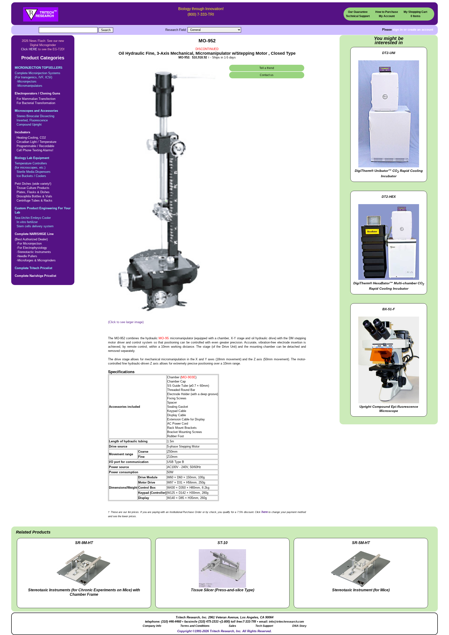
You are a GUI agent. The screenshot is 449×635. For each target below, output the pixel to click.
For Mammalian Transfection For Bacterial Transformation (37, 98)
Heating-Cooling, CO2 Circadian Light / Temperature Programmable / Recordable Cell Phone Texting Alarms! (35, 141)
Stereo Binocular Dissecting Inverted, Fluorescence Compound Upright (36, 117)
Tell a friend (266, 68)
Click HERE (29, 49)
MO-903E (188, 377)
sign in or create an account (413, 29)
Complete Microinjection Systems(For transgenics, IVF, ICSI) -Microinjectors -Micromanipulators (38, 76)
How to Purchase (386, 11)
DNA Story (299, 626)
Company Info (152, 626)
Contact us (266, 75)
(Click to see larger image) (126, 322)
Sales (232, 626)
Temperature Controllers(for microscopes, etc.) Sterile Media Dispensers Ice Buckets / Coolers (33, 167)
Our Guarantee (358, 11)
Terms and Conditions (195, 626)
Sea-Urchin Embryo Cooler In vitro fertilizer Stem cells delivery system (43, 217)
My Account (387, 16)
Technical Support (358, 16)
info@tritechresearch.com (286, 621)
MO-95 (164, 338)
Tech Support (264, 626)
